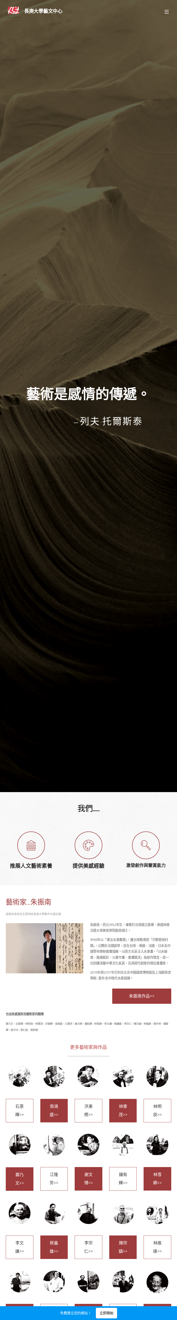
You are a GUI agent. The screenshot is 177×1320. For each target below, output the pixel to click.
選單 (166, 11)
